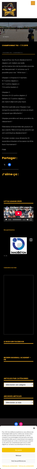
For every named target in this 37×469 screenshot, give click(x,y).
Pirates (7, 36)
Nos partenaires (9, 230)
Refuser (18, 455)
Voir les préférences (18, 461)
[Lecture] (6, 220)
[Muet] (28, 220)
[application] (18, 213)
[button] (34, 428)
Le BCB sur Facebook (14, 341)
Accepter (18, 450)
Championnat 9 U (18, 52)
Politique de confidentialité (10, 466)
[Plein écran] (31, 220)
